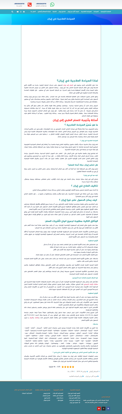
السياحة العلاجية (86, 11)
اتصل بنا (33, 11)
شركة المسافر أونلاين (44, 11)
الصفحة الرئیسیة (106, 11)
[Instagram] (20, 11)
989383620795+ (41, 4)
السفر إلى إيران (68, 85)
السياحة (96, 11)
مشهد (37, 318)
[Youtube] (17, 11)
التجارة (55, 11)
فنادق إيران (62, 11)
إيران (80, 376)
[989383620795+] (52, 4)
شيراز (31, 318)
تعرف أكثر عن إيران (73, 11)
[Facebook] (23, 11)
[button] (12, 11)
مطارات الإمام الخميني (91, 284)
